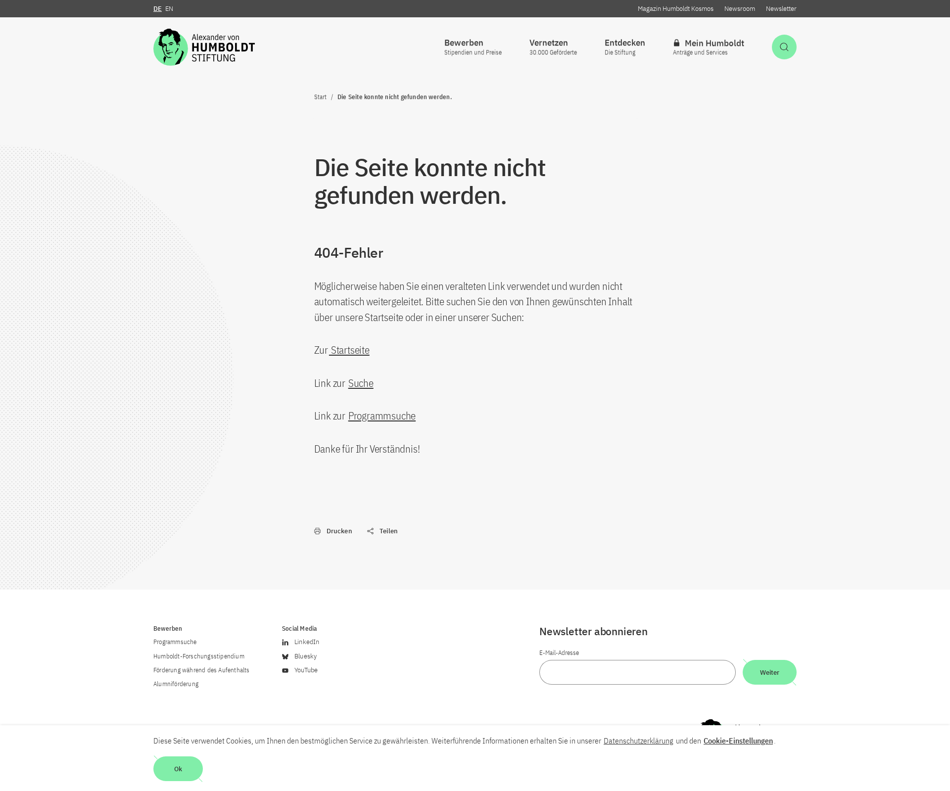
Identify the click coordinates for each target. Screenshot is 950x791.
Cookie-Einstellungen (738, 740)
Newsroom (739, 8)
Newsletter (781, 8)
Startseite (349, 350)
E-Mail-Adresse (559, 653)
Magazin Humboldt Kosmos (675, 8)
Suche (361, 383)
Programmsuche (382, 415)
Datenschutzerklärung (638, 740)
